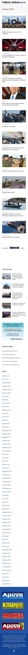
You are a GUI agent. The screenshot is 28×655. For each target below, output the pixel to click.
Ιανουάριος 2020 (6, 515)
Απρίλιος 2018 (6, 580)
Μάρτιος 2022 (5, 427)
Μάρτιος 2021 (5, 468)
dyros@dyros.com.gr (15, 647)
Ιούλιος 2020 (5, 495)
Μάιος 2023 (5, 399)
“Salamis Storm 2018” (8, 192)
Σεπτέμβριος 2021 (6, 447)
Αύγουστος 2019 (6, 532)
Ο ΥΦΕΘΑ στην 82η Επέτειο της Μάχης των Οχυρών (18, 304)
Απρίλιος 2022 (6, 423)
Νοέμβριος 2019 (6, 522)
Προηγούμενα (5, 248)
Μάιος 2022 (5, 420)
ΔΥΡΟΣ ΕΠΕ (13, 644)
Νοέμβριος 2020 (6, 481)
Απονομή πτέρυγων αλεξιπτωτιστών (13, 171)
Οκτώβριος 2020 (6, 485)
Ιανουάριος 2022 (6, 433)
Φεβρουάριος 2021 (7, 471)
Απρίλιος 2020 (6, 505)
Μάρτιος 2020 (5, 508)
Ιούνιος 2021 (5, 457)
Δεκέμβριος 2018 (6, 556)
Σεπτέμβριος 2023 (6, 389)
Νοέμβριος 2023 (6, 386)
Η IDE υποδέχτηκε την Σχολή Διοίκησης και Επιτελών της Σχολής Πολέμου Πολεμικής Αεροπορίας (17, 295)
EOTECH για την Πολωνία (8, 354)
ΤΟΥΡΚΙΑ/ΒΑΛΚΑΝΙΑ (5, 53)
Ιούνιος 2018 (5, 577)
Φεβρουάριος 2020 (7, 512)
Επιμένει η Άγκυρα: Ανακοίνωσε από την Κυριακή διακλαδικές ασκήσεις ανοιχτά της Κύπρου (17, 276)
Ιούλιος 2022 (5, 413)
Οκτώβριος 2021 (6, 444)
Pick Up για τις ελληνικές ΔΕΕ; (9, 361)
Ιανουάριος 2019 (6, 553)
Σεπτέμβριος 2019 (6, 529)
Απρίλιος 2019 (6, 543)
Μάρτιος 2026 (5, 376)
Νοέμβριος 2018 (6, 560)
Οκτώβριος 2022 (6, 410)
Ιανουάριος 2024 (6, 382)
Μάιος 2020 (5, 502)
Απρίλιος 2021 (6, 464)
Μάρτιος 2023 (5, 406)
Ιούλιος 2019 (5, 536)
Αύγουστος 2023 (6, 393)
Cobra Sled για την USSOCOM (9, 351)
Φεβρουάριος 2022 (7, 430)
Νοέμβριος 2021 (6, 440)
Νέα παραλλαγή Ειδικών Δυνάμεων (11, 358)
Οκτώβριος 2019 (6, 526)
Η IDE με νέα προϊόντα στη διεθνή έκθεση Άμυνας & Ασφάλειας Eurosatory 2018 (13, 80)
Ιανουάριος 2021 (6, 474)
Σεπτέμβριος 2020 (6, 488)
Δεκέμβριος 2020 (6, 478)
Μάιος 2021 (5, 461)
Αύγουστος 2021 (6, 451)
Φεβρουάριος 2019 (7, 549)
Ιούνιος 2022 (5, 416)
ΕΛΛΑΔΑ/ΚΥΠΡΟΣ (5, 30)
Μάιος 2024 (5, 379)
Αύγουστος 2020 (6, 491)
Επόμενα (22, 248)
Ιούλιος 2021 (5, 454)
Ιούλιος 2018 (5, 573)
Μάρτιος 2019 (5, 546)
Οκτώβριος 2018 (6, 563)
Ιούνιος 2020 (5, 498)
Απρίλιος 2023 (6, 403)
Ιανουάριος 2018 (6, 583)
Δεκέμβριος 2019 (6, 519)
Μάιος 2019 (5, 539)
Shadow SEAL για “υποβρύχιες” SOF (11, 364)
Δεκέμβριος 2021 (6, 437)
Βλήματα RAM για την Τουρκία (11, 237)
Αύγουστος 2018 (6, 570)
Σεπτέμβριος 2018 (6, 566)
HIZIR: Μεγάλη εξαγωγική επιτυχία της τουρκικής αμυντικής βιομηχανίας (18, 285)
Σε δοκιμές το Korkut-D (9, 126)
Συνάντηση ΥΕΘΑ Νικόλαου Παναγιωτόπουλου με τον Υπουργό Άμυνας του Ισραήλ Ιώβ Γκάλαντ (19, 314)
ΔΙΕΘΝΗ (3, 101)
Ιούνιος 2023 (5, 396)
